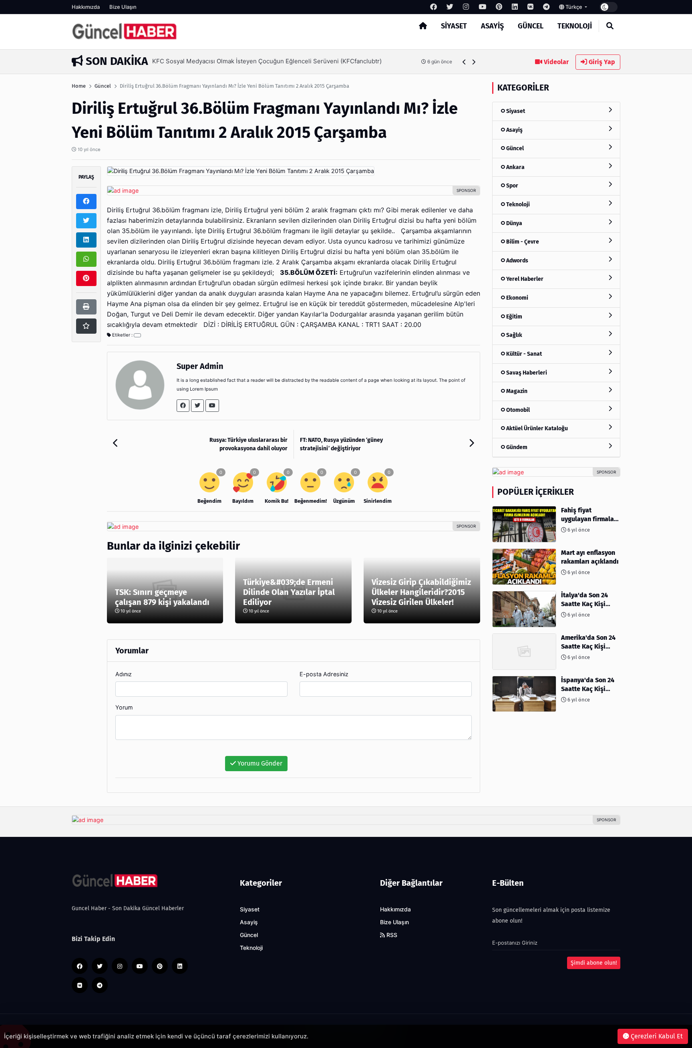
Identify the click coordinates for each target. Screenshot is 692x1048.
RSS (391, 935)
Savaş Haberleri (526, 372)
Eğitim (513, 316)
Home (79, 86)
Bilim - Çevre (522, 241)
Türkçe (573, 7)
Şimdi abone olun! (594, 962)
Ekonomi (516, 297)
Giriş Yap (601, 62)
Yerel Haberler (524, 279)
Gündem (516, 447)
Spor (511, 185)
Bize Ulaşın (123, 7)
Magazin (516, 391)
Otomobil (517, 410)
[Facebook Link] (183, 405)
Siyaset (454, 26)
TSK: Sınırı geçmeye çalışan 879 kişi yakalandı (162, 597)
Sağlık (513, 335)
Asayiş (492, 26)
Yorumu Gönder (259, 763)
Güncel (530, 26)
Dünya (513, 223)
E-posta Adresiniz (324, 674)
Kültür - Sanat (523, 354)
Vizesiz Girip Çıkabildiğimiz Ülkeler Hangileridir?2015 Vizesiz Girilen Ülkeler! (421, 592)
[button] (464, 61)
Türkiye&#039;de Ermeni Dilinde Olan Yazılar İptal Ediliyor (289, 592)
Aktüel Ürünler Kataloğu (536, 428)
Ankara (515, 167)
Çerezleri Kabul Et (656, 1036)
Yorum (124, 707)
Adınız (123, 674)
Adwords (516, 260)
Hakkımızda (86, 7)
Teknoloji (574, 26)
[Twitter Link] (197, 405)
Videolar (555, 62)
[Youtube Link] (212, 405)
